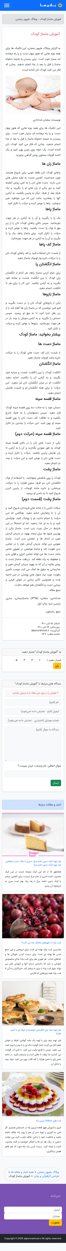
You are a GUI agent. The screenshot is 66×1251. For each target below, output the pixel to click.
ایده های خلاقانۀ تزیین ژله (48, 1121)
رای (57, 666)
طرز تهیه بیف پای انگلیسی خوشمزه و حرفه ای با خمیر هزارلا (35, 1031)
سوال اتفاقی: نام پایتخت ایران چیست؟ (39, 766)
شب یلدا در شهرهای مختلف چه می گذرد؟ (41, 942)
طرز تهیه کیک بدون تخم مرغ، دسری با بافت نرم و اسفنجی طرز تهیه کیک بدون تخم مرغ (33, 863)
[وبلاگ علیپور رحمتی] (51, 5)
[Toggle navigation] (7, 5)
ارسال (56, 783)
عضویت (55, 1222)
